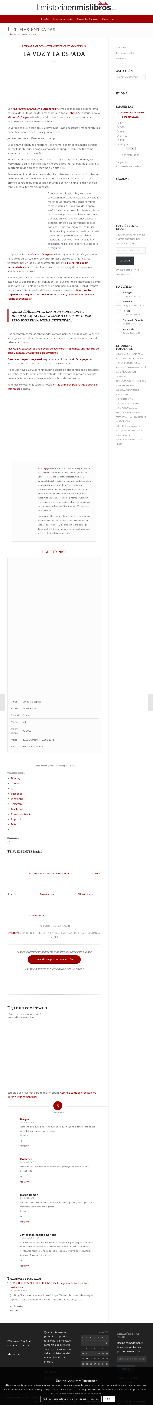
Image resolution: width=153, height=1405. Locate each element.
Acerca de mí (121, 47)
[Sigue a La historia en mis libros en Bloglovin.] (54, 987)
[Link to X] (125, 7)
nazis (126, 440)
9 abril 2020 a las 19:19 (18, 1290)
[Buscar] (112, 19)
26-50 (123, 131)
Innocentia (128, 329)
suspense (135, 381)
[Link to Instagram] (121, 7)
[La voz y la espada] (54, 85)
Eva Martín (64, 926)
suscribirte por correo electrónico (54, 959)
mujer (54, 937)
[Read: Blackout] (118, 303)
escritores (130, 430)
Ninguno (124, 144)
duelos (40, 933)
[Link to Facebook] (139, 7)
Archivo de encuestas (128, 166)
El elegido (128, 292)
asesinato (138, 367)
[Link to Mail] (143, 7)
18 (87, 1359)
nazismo (129, 417)
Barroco (38, 46)
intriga (121, 394)
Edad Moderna (76, 46)
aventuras (129, 390)
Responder (14, 1311)
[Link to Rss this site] (148, 7)
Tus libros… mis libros (126, 53)
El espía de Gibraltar (133, 320)
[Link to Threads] (130, 7)
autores (122, 367)
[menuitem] (45, 19)
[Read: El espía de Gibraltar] (118, 321)
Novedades (139, 417)
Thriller (130, 367)
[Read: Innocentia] (118, 330)
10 (83, 1353)
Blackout (127, 301)
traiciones (28, 933)
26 (91, 1364)
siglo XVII (60, 933)
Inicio (9, 34)
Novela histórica (55, 46)
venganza (94, 933)
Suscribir (125, 260)
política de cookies (75, 1389)
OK (108, 1399)
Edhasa (82, 933)
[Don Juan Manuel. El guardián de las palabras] (150, 702)
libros (122, 426)
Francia (71, 933)
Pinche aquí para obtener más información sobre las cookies (71, 1399)
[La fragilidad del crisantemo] (2, 702)
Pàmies (124, 399)
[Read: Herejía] (118, 312)
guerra (131, 440)
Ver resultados (130, 154)
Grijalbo (127, 381)
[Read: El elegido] (118, 293)
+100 (122, 140)
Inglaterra (121, 354)
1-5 (121, 123)
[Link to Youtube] (134, 7)
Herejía (126, 310)
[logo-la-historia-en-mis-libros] (76, 7)
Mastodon (13, 1354)
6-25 (122, 127)
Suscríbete (121, 58)
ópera (49, 933)
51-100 (123, 135)
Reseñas (17, 34)
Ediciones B (137, 358)
